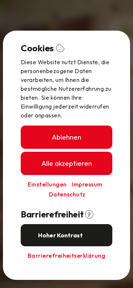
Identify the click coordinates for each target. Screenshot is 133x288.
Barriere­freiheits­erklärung (66, 255)
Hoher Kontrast (60, 235)
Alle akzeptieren (66, 163)
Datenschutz (67, 194)
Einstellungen (47, 184)
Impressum (87, 184)
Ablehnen (66, 137)
